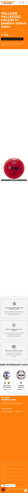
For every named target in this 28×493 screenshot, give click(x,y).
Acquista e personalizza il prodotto (12, 39)
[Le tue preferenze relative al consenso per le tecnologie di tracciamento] (25, 490)
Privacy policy (22, 488)
